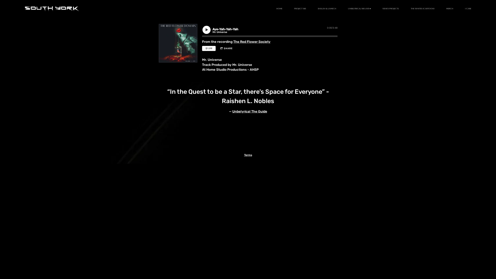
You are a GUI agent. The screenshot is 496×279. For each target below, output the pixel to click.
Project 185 (300, 9)
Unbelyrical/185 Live (358, 9)
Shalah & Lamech (327, 9)
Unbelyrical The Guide (249, 111)
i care (468, 9)
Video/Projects (390, 9)
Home (279, 9)
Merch (449, 9)
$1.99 (209, 48)
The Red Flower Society (251, 42)
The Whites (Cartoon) (422, 9)
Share (228, 48)
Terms (248, 155)
